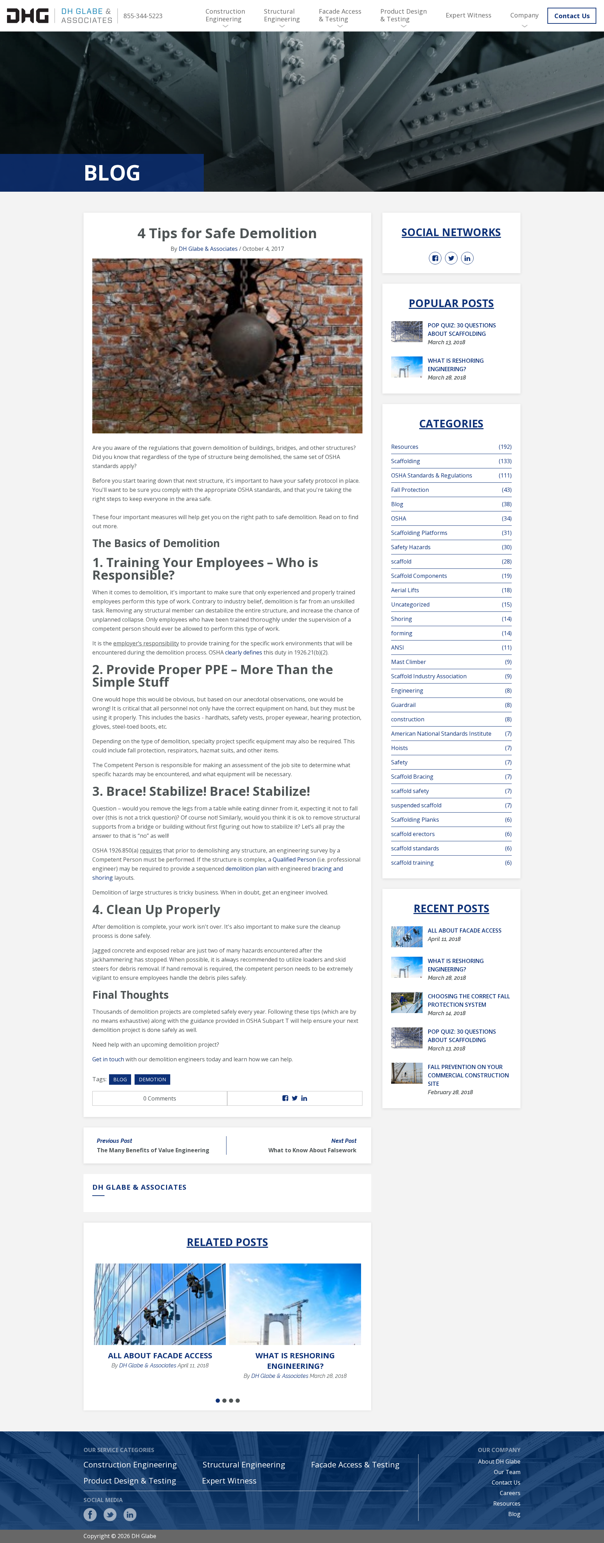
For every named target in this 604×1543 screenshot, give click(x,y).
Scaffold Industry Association (451, 676)
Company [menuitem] (524, 15)
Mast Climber (451, 662)
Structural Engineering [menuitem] (282, 15)
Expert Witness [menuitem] (468, 15)
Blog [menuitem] (514, 1514)
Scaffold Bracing (451, 776)
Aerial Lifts (451, 590)
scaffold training (451, 862)
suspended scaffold (451, 805)
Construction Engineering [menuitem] (225, 15)
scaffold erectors (451, 834)
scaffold (451, 561)
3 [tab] (231, 1401)
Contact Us (572, 16)
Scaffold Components (451, 576)
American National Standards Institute (451, 733)
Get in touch (108, 1059)
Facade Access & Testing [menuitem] (340, 15)
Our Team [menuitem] (507, 1472)
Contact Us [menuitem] (506, 1482)
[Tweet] (295, 1098)
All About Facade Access (160, 1355)
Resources (451, 447)
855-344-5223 (143, 16)
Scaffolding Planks (451, 819)
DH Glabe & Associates (208, 249)
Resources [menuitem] (506, 1503)
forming (451, 633)
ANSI (451, 647)
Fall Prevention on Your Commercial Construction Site (468, 1075)
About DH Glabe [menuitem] (499, 1461)
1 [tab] (218, 1401)
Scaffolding (451, 461)
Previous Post (114, 1141)
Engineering (451, 690)
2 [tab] (224, 1401)
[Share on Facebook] (285, 1098)
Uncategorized (451, 604)
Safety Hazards (451, 547)
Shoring (451, 619)
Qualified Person (294, 859)
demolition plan (245, 868)
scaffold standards (451, 848)
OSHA (451, 518)
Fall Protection (451, 490)
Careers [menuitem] (510, 1493)
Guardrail (451, 705)
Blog (120, 1079)
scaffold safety (451, 791)
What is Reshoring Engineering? (295, 1360)
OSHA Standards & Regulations (451, 475)
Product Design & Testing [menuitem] (403, 15)
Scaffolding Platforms (451, 533)
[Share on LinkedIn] (304, 1098)
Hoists (451, 748)
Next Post (344, 1141)
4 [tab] (238, 1401)
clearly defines (243, 652)
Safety (451, 762)
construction (451, 719)
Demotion (152, 1079)
